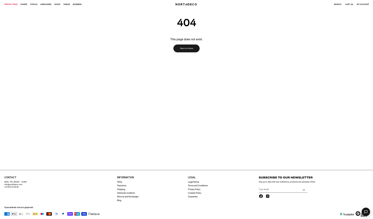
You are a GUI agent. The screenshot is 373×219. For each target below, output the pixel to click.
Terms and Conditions (198, 185)
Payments (121, 185)
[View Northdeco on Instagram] (267, 196)
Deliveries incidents (126, 193)
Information (125, 177)
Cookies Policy (194, 193)
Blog (119, 200)
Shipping (121, 189)
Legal (192, 177)
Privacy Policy (194, 189)
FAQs (119, 182)
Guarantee (193, 196)
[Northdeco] (186, 4)
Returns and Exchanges (128, 196)
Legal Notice (193, 182)
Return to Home (186, 48)
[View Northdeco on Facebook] (261, 196)
